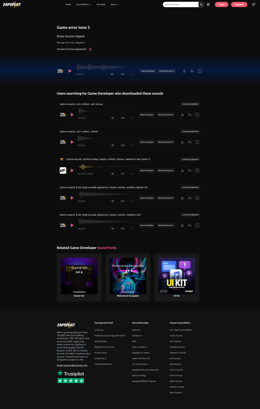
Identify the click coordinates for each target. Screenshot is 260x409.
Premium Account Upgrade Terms (110, 335)
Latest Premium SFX (141, 358)
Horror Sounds (176, 369)
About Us (136, 330)
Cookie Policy (100, 358)
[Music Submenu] (118, 4)
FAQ (134, 341)
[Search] (201, 4)
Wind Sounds (176, 392)
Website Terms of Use (104, 347)
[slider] (105, 67)
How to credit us (139, 347)
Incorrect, (70, 36)
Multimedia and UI (166, 71)
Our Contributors (140, 364)
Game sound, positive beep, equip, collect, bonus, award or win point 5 (108, 159)
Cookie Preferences (103, 364)
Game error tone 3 (73, 28)
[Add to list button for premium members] (192, 71)
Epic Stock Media (85, 173)
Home (68, 4)
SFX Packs (101, 4)
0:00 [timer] (132, 74)
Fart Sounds (175, 358)
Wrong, (60, 36)
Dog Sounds (175, 364)
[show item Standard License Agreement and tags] (200, 71)
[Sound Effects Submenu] (91, 4)
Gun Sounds (175, 341)
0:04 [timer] (123, 145)
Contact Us (137, 335)
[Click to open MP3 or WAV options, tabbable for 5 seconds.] (184, 71)
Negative (80, 36)
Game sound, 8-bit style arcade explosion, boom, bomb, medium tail (100, 214)
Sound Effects (82, 4)
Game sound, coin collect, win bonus (81, 104)
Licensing (99, 330)
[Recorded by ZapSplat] (60, 71)
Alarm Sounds (176, 375)
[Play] (70, 71)
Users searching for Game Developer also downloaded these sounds (110, 94)
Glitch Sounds (176, 381)
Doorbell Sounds (177, 347)
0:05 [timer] (123, 117)
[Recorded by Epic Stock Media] (63, 170)
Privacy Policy (101, 352)
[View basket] (253, 4)
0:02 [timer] (123, 228)
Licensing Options (190, 104)
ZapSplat (80, 74)
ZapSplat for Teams (141, 352)
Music (113, 4)
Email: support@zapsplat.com (72, 365)
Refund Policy (101, 341)
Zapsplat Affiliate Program (144, 381)
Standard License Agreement (72, 49)
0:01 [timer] (123, 74)
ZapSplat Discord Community (145, 369)
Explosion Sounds (178, 352)
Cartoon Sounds (177, 387)
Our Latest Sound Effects (181, 330)
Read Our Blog (138, 375)
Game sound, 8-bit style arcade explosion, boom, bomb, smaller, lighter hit (104, 187)
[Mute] (112, 74)
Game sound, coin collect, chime (79, 131)
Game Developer (148, 71)
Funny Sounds (176, 335)
